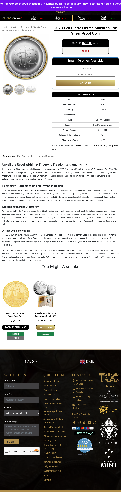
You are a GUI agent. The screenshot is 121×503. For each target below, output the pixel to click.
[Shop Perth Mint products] (109, 396)
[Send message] (11, 441)
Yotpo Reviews (46, 156)
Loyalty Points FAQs (52, 399)
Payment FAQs (50, 390)
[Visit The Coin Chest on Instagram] (79, 422)
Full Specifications (26, 156)
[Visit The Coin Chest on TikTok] (84, 422)
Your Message (11, 421)
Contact (47, 480)
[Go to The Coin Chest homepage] (109, 377)
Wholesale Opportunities (54, 436)
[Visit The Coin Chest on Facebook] (74, 422)
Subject (7, 407)
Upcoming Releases (52, 381)
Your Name (9, 380)
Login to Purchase (15, 327)
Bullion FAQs (49, 394)
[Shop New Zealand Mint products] (109, 457)
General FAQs (49, 385)
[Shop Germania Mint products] (109, 409)
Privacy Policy (49, 453)
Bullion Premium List (53, 427)
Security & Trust (50, 440)
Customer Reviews (52, 471)
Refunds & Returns (52, 462)
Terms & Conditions (52, 457)
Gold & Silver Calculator (54, 431)
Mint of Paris (79, 146)
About (46, 475)
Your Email (9, 394)
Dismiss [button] (68, 7)
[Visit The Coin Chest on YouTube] (89, 422)
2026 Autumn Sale (98, 146)
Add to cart (45, 327)
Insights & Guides (51, 466)
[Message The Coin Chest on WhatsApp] (94, 422)
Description (9, 156)
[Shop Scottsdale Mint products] (109, 431)
